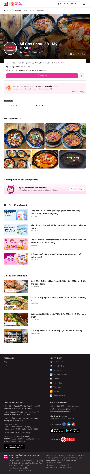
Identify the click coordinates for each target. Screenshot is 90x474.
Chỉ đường (62, 63)
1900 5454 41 (15, 433)
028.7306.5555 (23, 436)
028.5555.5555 (24, 439)
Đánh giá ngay (76, 189)
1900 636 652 (67, 406)
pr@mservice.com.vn (63, 419)
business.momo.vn (64, 412)
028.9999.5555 (10, 439)
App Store (57, 430)
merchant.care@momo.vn (65, 409)
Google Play (72, 430)
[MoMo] (5, 10)
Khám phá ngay (78, 92)
